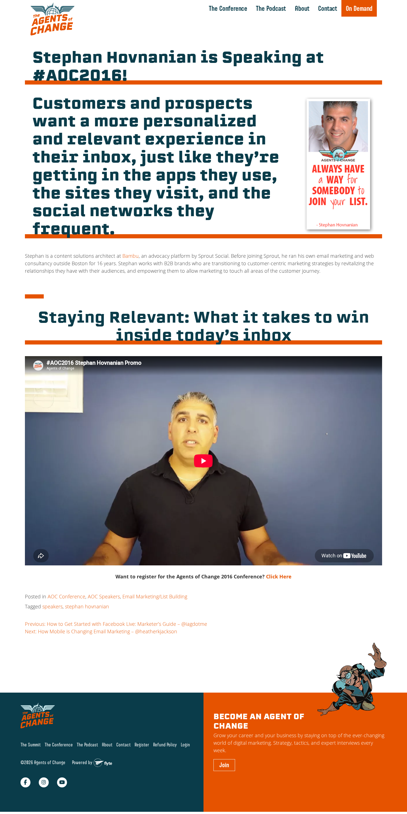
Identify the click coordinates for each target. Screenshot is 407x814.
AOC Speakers (104, 596)
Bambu (130, 255)
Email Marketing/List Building (154, 596)
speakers (52, 606)
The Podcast (271, 8)
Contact (327, 8)
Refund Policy (165, 744)
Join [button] (224, 765)
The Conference (228, 8)
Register (142, 744)
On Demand (359, 8)
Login (185, 744)
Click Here (279, 576)
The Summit (30, 744)
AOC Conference (66, 596)
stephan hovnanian (87, 606)
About (302, 8)
